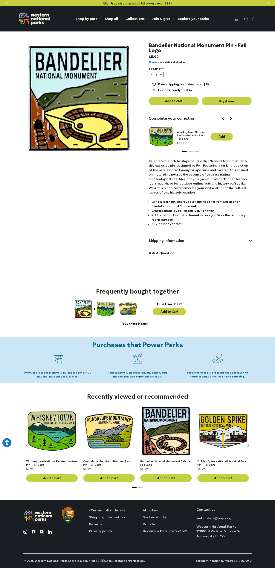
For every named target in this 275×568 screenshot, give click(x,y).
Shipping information (166, 241)
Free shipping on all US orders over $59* (141, 3)
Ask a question (162, 253)
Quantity (156, 69)
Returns (95, 524)
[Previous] (223, 119)
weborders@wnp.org (213, 518)
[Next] (231, 119)
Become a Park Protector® (165, 531)
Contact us (205, 509)
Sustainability (154, 517)
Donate (149, 524)
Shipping (154, 62)
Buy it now (226, 101)
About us (150, 510)
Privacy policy (100, 531)
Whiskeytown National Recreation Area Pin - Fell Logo (191, 135)
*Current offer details (107, 510)
